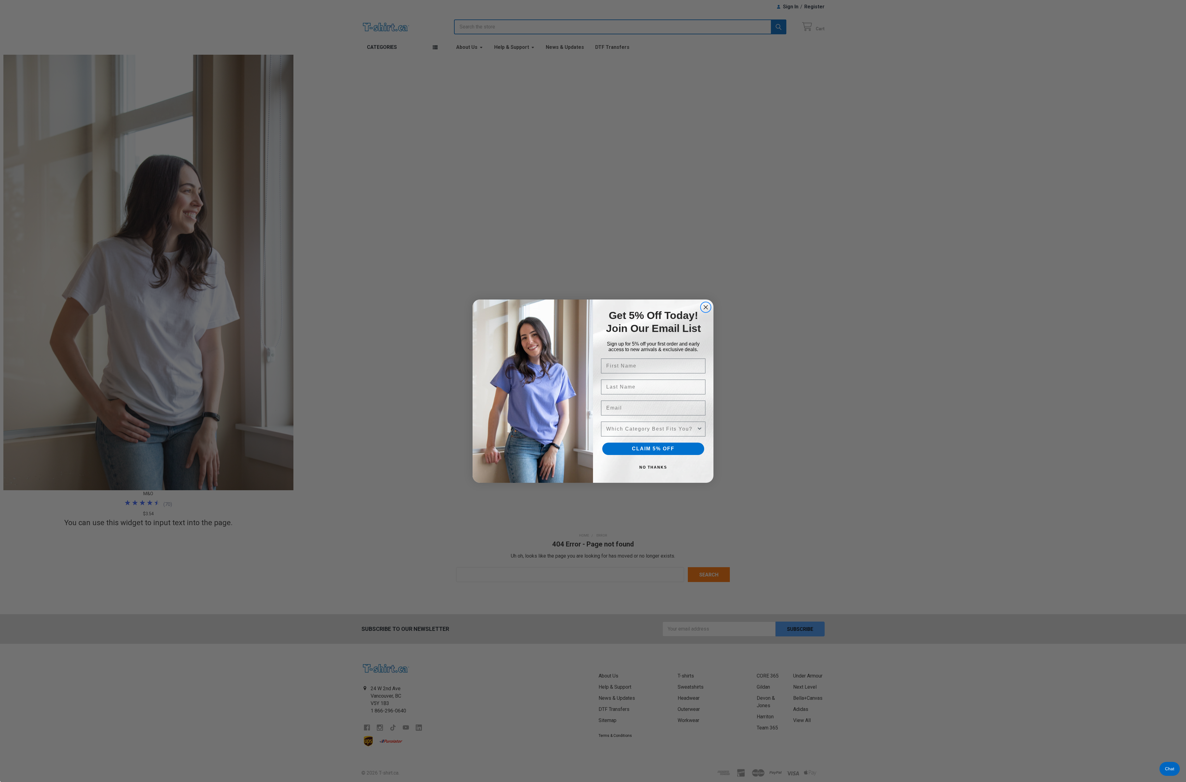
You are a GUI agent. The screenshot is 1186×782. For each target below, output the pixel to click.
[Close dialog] (705, 307)
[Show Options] (699, 429)
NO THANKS (653, 467)
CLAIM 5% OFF (653, 448)
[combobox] (651, 429)
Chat (1169, 768)
